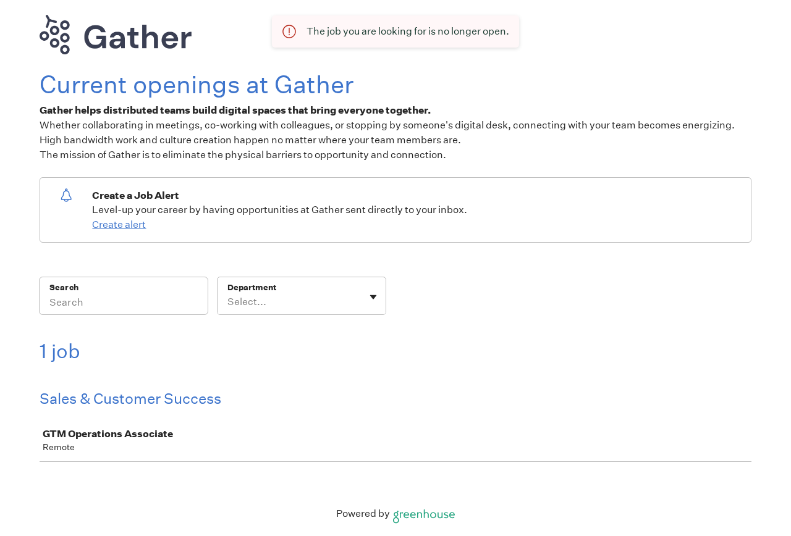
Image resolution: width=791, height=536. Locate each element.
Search (63, 287)
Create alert (119, 224)
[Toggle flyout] (373, 297)
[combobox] (228, 302)
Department (251, 287)
